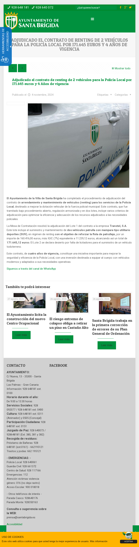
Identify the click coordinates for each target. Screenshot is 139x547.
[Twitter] (130, 7)
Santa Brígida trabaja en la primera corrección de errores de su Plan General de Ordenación (112, 327)
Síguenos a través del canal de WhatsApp (31, 268)
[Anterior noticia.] (13, 68)
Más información (98, 541)
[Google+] (125, 7)
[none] (78, 145)
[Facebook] (121, 7)
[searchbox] (96, 7)
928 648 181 (20, 7)
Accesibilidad (14, 524)
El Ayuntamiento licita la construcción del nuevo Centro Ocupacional (26, 318)
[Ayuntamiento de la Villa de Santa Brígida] (32, 21)
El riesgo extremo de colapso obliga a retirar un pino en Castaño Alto (68, 323)
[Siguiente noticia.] (22, 68)
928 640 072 (44, 7)
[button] (123, 95)
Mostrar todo (122, 68)
